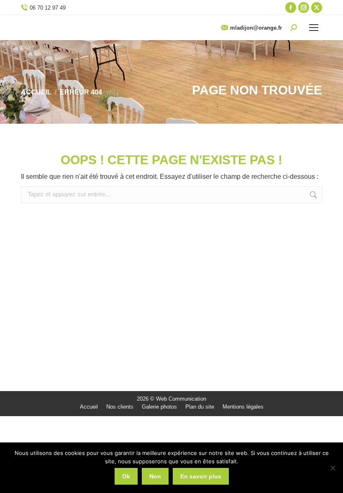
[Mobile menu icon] (313, 27)
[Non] (332, 468)
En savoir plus (200, 476)
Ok (126, 476)
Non (155, 476)
